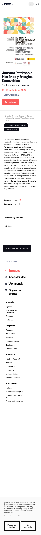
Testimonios (8, 145)
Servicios (6, 140)
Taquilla (6, 162)
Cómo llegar (8, 165)
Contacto (7, 167)
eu (30, 8)
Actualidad (11, 383)
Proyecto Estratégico (11, 184)
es (30, 6)
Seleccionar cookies (13, 516)
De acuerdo (28, 526)
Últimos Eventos (9, 148)
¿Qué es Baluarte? (10, 159)
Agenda (6, 115)
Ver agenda (16, 283)
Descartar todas (12, 526)
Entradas (7, 120)
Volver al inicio (11, 262)
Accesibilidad (17, 277)
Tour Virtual (7, 137)
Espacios (6, 134)
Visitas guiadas (12, 374)
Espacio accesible (10, 170)
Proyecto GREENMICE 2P (14, 396)
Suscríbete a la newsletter (13, 117)
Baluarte (10, 354)
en (30, 11)
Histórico (6, 123)
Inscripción (12, 102)
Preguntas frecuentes (11, 187)
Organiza (10, 325)
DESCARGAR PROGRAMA (18, 248)
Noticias (6, 181)
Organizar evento (10, 143)
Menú (37, 4)
